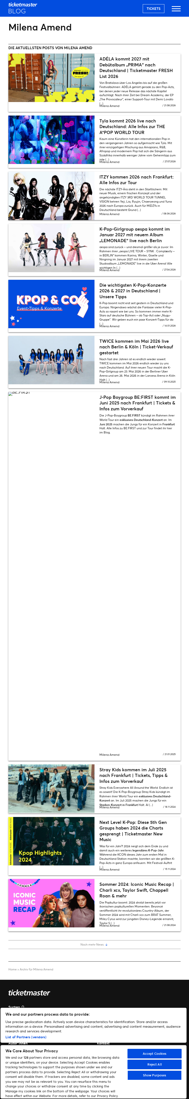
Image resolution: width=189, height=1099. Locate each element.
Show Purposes (154, 1075)
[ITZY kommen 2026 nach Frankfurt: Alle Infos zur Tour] (51, 196)
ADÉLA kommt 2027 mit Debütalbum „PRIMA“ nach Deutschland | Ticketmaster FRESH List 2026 (136, 67)
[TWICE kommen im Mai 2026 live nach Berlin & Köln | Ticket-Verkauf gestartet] (51, 360)
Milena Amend (109, 106)
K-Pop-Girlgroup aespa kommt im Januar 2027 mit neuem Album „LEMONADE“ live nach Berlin (134, 234)
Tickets (153, 8)
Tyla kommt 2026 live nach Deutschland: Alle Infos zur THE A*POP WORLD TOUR (132, 126)
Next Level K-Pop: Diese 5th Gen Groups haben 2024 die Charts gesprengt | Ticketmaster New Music (133, 830)
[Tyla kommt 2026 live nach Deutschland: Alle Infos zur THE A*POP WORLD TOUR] (51, 140)
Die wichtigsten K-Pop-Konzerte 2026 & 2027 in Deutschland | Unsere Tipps (132, 290)
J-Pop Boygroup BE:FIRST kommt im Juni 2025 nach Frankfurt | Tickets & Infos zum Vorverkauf (137, 403)
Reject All (154, 1064)
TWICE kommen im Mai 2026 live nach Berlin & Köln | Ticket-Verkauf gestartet (136, 347)
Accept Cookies (155, 1053)
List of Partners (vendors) (25, 1037)
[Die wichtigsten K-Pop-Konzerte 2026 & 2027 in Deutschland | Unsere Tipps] (51, 304)
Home (12, 969)
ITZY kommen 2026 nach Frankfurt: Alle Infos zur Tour (136, 179)
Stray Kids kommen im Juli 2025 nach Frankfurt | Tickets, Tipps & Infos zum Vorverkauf (133, 775)
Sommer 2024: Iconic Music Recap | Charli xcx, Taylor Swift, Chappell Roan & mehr (136, 890)
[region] (93, 1053)
